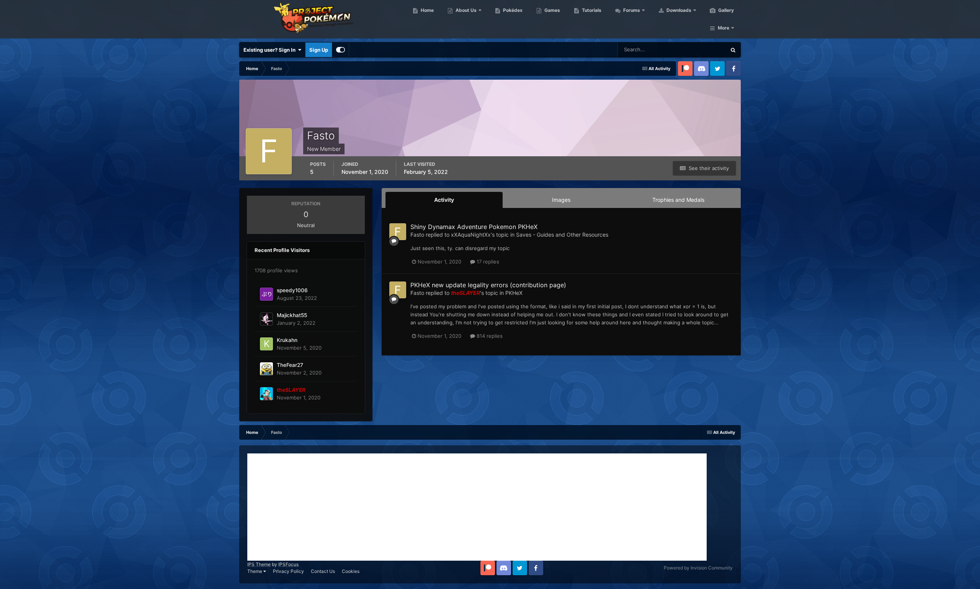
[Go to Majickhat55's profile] (266, 319)
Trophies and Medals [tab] (678, 199)
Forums (631, 10)
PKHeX (514, 293)
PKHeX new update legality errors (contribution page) (488, 285)
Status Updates (699, 49)
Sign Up (318, 50)
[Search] (733, 50)
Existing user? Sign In (270, 50)
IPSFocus (288, 564)
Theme (255, 571)
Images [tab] (561, 199)
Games (551, 10)
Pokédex (512, 10)
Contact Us (323, 571)
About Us (465, 10)
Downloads (678, 10)
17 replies (487, 262)
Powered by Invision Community (698, 568)
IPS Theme (259, 564)
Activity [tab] (444, 199)
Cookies (350, 571)
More (723, 28)
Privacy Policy (288, 571)
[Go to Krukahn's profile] (266, 343)
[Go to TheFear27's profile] (266, 368)
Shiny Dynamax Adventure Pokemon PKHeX (473, 227)
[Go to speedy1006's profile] (266, 294)
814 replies (489, 336)
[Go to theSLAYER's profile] (266, 393)
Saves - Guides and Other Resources (562, 234)
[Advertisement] (477, 507)
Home (427, 10)
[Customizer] (340, 50)
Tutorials (591, 10)
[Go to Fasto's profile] (397, 231)
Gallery (725, 10)
